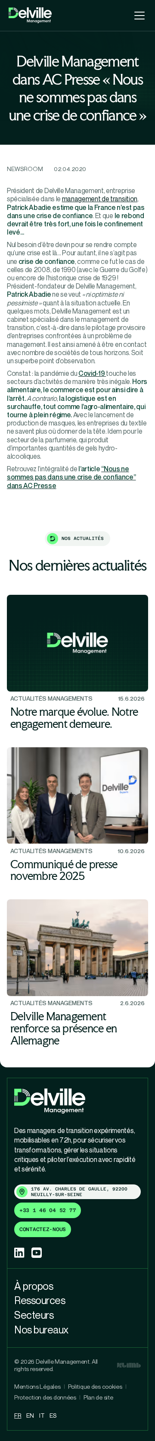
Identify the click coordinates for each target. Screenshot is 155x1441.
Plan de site (98, 1397)
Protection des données (45, 1397)
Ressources (39, 1300)
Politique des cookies (95, 1386)
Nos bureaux (41, 1330)
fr (17, 1415)
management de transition (99, 198)
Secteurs (33, 1315)
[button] (137, 15)
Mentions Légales (37, 1386)
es (53, 1415)
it (41, 1415)
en (30, 1415)
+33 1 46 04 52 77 (47, 1210)
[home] (30, 15)
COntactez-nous (42, 1229)
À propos (33, 1286)
